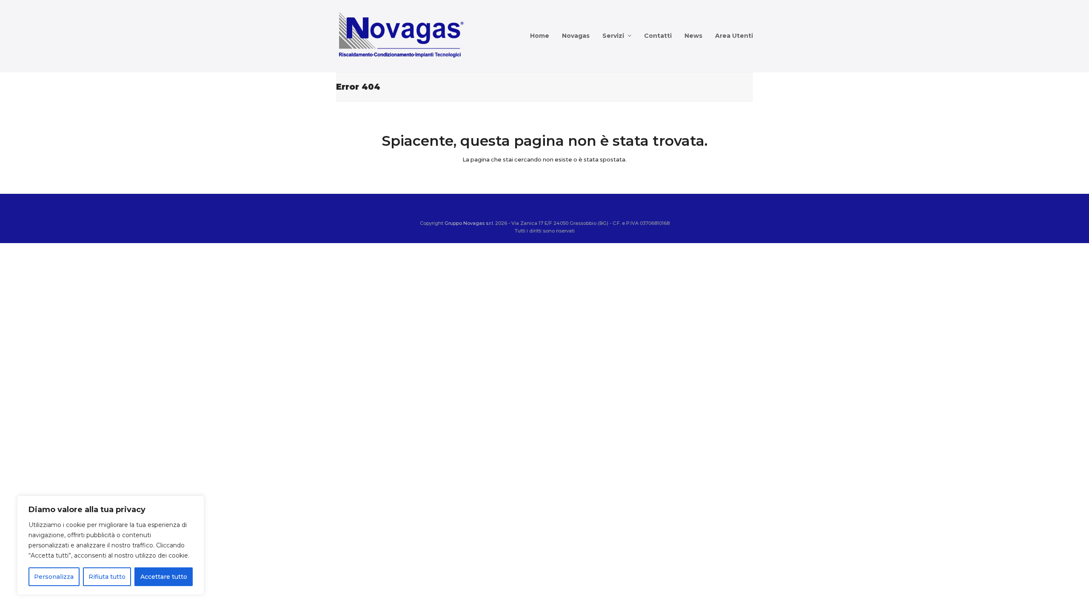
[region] (110, 545)
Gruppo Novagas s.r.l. (469, 223)
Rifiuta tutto (106, 577)
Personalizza (54, 577)
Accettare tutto (163, 577)
